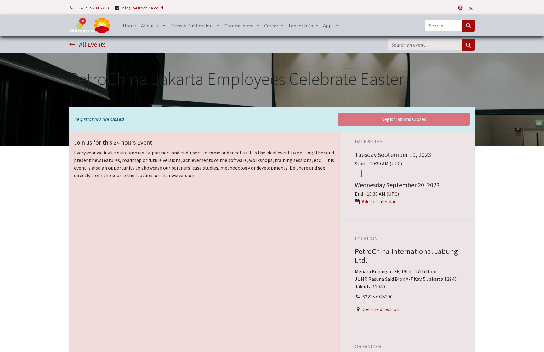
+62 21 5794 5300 (93, 8)
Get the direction (380, 309)
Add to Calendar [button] (379, 201)
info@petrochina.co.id (142, 8)
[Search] (468, 26)
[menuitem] (129, 25)
